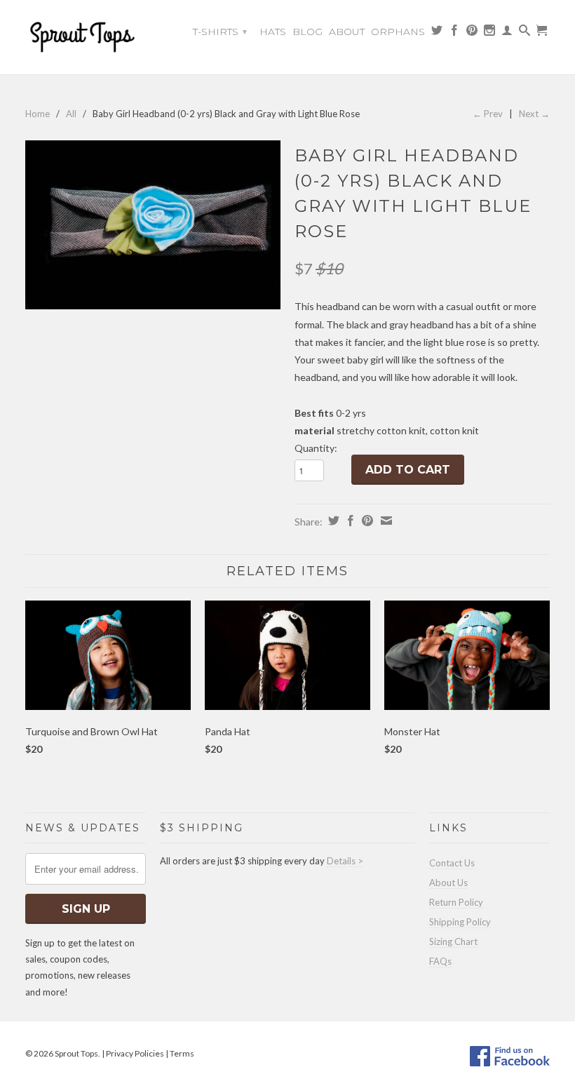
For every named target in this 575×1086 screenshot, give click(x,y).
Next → (534, 113)
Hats (272, 31)
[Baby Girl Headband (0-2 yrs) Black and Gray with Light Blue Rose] (152, 224)
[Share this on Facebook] (348, 520)
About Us (448, 882)
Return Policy (456, 902)
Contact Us (452, 863)
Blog (307, 31)
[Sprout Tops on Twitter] (436, 34)
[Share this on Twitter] (332, 520)
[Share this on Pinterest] (365, 520)
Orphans (398, 31)
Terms (182, 1053)
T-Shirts (220, 31)
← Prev (488, 113)
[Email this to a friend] (384, 520)
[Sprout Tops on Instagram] (489, 34)
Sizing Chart (453, 941)
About (347, 31)
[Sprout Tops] (85, 39)
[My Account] (507, 34)
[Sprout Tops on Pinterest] (472, 34)
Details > (345, 860)
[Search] (524, 34)
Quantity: (316, 448)
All (71, 113)
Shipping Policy (460, 921)
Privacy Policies (135, 1053)
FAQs (440, 961)
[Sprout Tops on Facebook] (454, 34)
